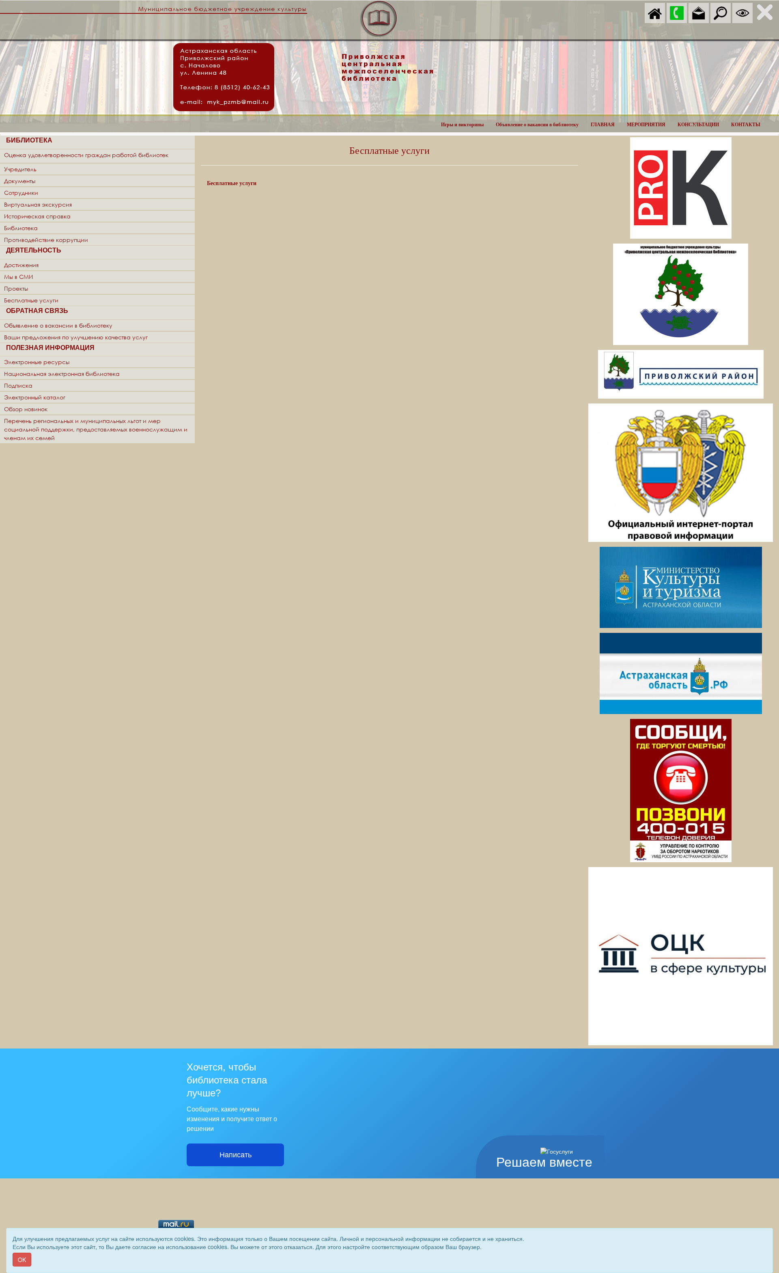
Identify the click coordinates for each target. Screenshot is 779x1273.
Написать (235, 1155)
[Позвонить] (677, 12)
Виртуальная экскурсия (38, 204)
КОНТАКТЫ (745, 124)
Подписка (18, 385)
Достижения (21, 265)
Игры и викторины (462, 124)
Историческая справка (37, 216)
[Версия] (742, 12)
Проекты (16, 288)
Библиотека (21, 228)
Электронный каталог (34, 397)
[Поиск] (720, 12)
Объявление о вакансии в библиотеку (537, 124)
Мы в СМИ (18, 276)
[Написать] (699, 12)
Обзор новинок (25, 409)
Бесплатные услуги (31, 300)
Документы (19, 181)
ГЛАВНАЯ (603, 124)
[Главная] (655, 12)
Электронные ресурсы (36, 362)
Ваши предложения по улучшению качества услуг (76, 337)
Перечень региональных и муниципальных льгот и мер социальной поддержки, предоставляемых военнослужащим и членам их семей (95, 429)
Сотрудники (21, 192)
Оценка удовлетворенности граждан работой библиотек (86, 155)
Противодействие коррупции (46, 240)
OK (22, 1260)
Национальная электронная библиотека (62, 374)
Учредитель (20, 169)
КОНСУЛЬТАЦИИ (698, 124)
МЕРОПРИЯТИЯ (646, 124)
